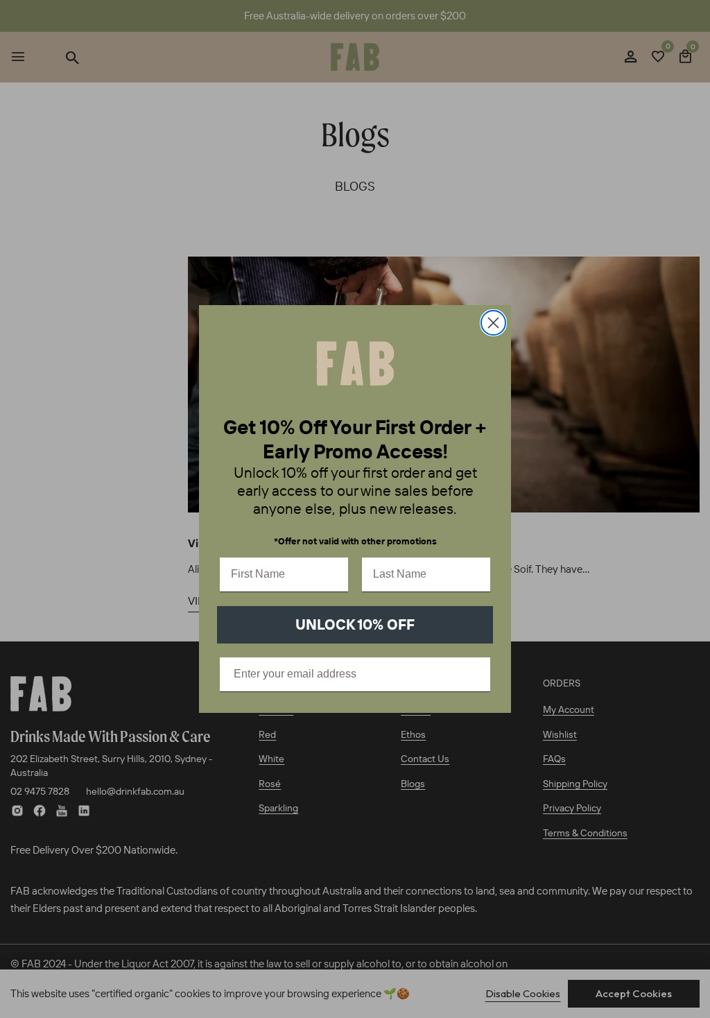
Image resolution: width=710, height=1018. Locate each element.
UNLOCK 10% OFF (355, 624)
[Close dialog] (493, 323)
